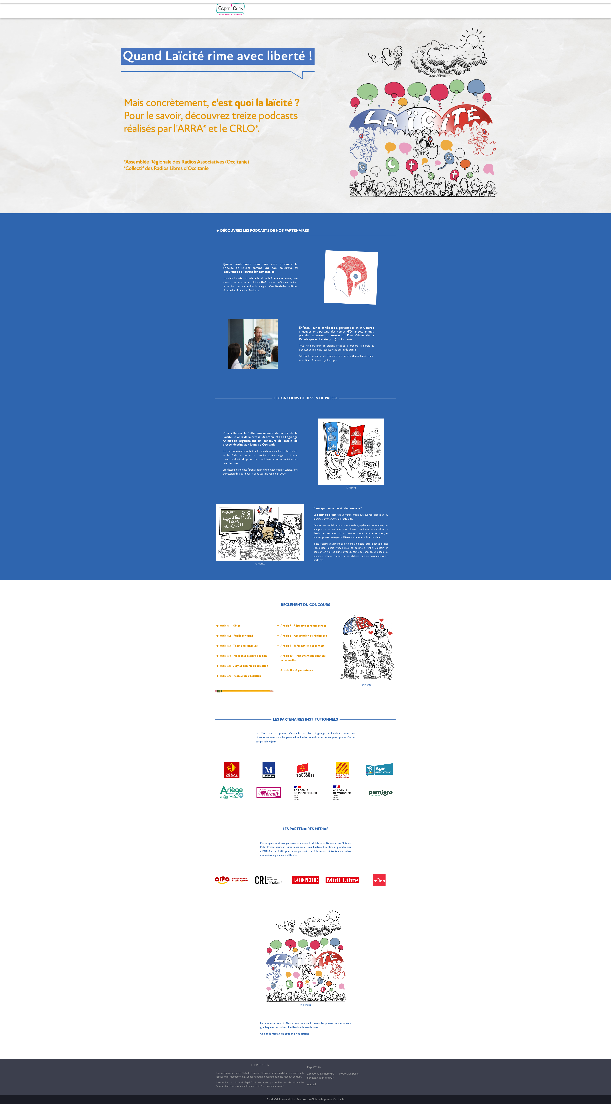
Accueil (311, 1084)
